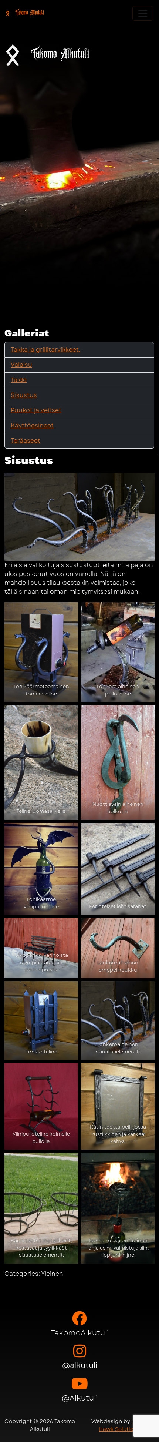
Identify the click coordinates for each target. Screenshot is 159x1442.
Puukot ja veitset (36, 410)
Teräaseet (25, 440)
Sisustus (24, 395)
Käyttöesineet (32, 425)
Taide (19, 380)
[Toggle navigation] (142, 13)
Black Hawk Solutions (123, 1425)
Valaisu (21, 364)
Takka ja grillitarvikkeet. (45, 349)
